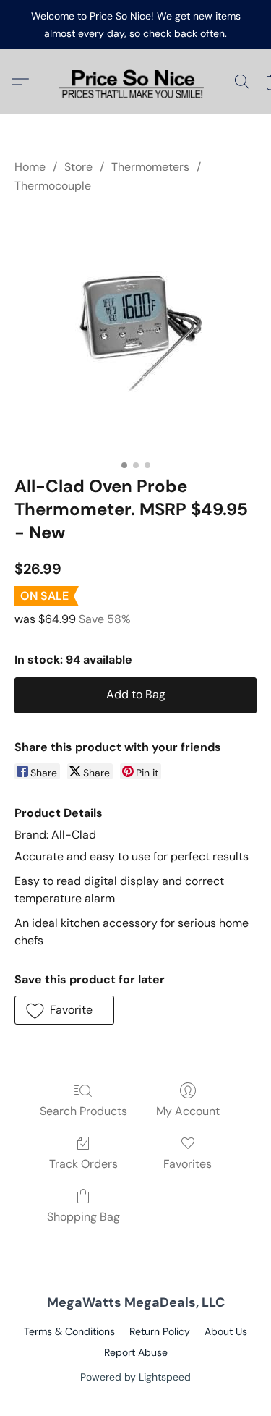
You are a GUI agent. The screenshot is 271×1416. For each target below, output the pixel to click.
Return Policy (159, 1331)
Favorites (187, 1163)
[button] (136, 81)
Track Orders (83, 1163)
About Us (226, 1331)
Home (30, 166)
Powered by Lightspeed (135, 1376)
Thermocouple (52, 185)
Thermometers (150, 166)
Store (78, 166)
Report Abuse (136, 1352)
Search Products (83, 1111)
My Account (188, 1111)
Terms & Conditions (69, 1331)
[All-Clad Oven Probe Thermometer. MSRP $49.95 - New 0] (136, 331)
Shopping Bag (83, 1216)
